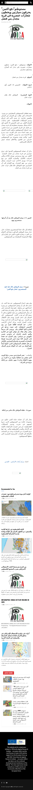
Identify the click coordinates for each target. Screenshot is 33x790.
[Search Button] (31, 2)
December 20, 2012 (6, 22)
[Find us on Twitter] (4, 783)
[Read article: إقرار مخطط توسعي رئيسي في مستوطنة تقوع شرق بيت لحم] (7, 703)
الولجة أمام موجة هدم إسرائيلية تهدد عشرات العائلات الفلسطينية (15, 495)
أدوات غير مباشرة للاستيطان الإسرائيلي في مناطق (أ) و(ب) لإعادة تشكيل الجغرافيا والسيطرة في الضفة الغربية (15, 635)
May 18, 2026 (9, 536)
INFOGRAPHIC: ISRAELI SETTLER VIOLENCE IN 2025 (15, 601)
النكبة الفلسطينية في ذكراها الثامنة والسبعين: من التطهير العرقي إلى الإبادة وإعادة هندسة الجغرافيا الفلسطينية (16, 531)
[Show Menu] (2, 2)
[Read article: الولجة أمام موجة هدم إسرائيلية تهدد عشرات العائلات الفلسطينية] (16, 508)
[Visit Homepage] (16, 2)
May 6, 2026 (8, 571)
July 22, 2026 (21, 724)
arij (4, 498)
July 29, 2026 (21, 698)
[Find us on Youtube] (6, 783)
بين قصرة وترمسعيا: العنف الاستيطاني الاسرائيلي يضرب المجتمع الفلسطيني (13, 568)
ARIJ (12, 787)
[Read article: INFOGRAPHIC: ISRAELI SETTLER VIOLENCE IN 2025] (16, 614)
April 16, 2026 (9, 604)
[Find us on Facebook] (1, 783)
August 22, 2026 (10, 498)
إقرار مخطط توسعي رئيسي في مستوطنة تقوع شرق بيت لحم (21, 703)
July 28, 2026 (21, 707)
